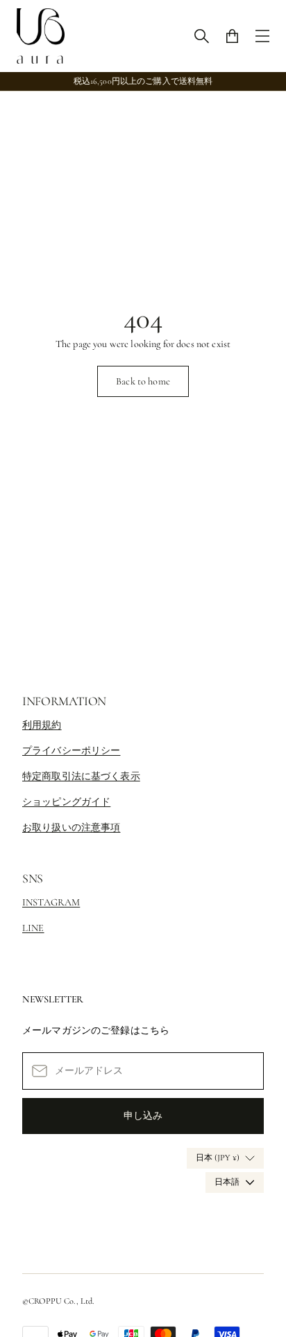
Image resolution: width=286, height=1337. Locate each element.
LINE (33, 928)
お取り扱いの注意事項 (71, 827)
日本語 (226, 1182)
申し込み (143, 1116)
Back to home (143, 381)
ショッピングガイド (66, 802)
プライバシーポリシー (71, 750)
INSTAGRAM (51, 902)
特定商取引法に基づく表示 (81, 776)
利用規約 (42, 725)
